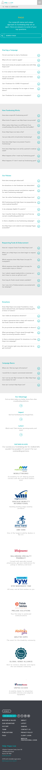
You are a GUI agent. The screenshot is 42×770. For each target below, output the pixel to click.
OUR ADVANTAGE (8, 723)
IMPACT (23, 720)
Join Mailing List (9, 716)
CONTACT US (25, 729)
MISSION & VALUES (9, 720)
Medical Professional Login (29, 739)
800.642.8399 (7, 755)
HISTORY (5, 726)
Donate (6, 711)
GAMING (24, 726)
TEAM (4, 729)
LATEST (23, 723)
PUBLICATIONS (7, 732)
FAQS (4, 735)
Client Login (26, 735)
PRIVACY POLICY (27, 732)
